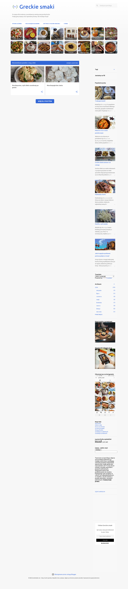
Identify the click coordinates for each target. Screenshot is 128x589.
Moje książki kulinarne (32, 23)
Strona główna (17, 23)
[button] (42, 92)
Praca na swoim (100, 427)
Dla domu (98, 423)
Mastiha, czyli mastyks (101, 224)
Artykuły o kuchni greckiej (51, 23)
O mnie (66, 23)
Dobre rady (98, 425)
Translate (109, 278)
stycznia (98, 312)
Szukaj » (98, 450)
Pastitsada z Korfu (100, 194)
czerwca (99, 296)
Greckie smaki (36, 7)
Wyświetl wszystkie (72, 63)
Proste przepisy (99, 428)
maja (97, 299)
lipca (97, 293)
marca (98, 305)
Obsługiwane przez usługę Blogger (65, 574)
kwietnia (99, 302)
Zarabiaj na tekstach (101, 433)
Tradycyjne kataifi (100, 101)
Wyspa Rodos (99, 430)
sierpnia (98, 290)
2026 (96, 287)
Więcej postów (45, 101)
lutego (98, 309)
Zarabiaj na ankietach (101, 432)
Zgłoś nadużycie (100, 491)
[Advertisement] (86, 92)
